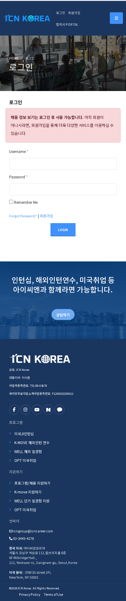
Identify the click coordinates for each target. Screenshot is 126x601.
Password (18, 176)
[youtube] (37, 410)
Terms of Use (53, 594)
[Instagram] (25, 410)
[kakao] (59, 410)
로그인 (60, 12)
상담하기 (63, 314)
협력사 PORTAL (67, 24)
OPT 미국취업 (25, 460)
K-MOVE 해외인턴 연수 (32, 442)
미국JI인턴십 (24, 433)
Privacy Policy (29, 594)
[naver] (48, 410)
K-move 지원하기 (28, 491)
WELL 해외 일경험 (28, 451)
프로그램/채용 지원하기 (32, 482)
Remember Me (26, 202)
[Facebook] (14, 410)
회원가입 (74, 12)
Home (14, 58)
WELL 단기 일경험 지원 (32, 500)
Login (63, 229)
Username (18, 151)
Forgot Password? (23, 216)
